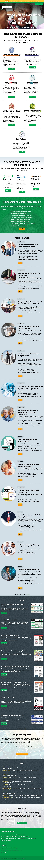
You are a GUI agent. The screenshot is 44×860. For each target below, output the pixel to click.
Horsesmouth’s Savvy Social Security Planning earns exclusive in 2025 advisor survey (20, 778)
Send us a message (13, 847)
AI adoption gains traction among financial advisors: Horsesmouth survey (18, 782)
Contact (40, 7)
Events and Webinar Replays (21, 594)
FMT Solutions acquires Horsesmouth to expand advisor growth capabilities (19, 767)
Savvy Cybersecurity (5, 836)
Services (16, 7)
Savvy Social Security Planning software (22, 795)
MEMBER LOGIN (39, 4)
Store (24, 7)
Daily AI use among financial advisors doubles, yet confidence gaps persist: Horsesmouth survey (22, 775)
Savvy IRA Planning (14, 836)
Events (20, 7)
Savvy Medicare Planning (19, 834)
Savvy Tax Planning (32, 838)
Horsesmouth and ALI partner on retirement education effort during (21, 798)
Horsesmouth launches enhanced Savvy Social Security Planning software (18, 785)
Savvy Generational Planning (20, 838)
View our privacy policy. (21, 858)
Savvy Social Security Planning (7, 834)
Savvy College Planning (24, 836)
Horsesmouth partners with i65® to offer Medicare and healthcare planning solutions (22, 789)
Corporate (28, 7)
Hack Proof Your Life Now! (6, 840)
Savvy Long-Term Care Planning (7, 838)
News (33, 7)
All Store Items (21, 729)
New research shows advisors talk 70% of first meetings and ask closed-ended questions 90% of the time (21, 771)
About (36, 7)
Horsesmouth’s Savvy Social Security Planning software (21, 792)
